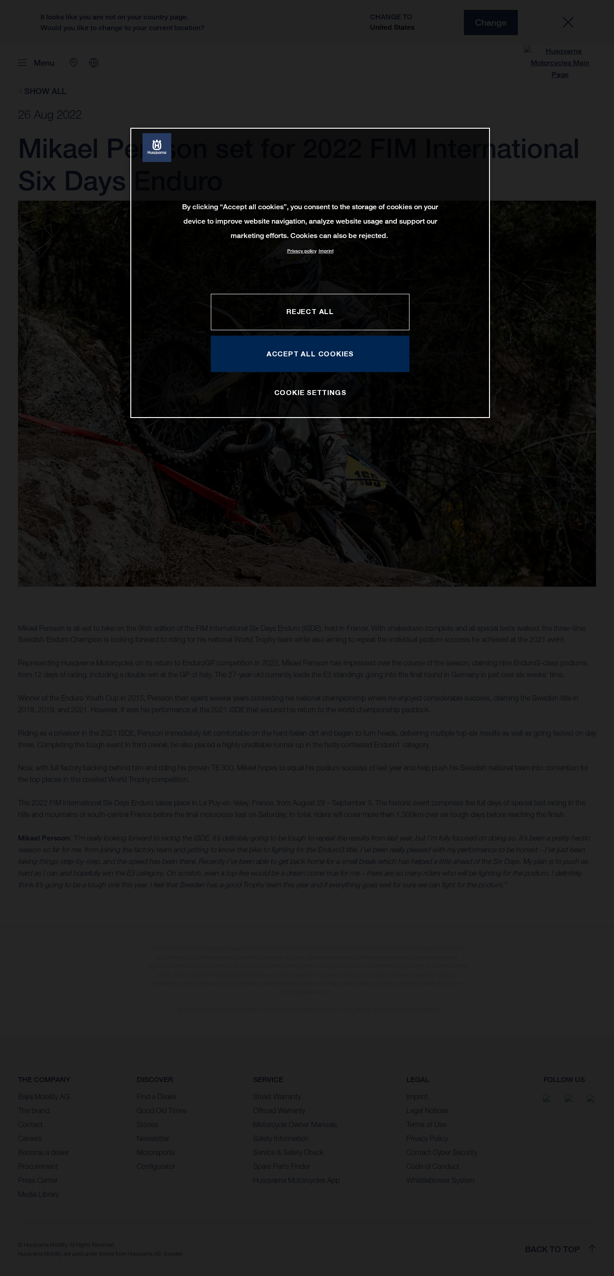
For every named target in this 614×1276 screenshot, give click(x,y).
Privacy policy (301, 251)
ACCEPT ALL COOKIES (310, 354)
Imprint (326, 251)
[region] (310, 273)
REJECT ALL (310, 311)
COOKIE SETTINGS (310, 392)
